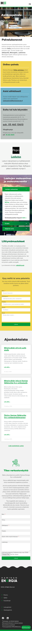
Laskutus (16, 156)
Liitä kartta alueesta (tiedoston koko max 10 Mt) (15, 552)
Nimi (3, 290)
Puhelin (4, 302)
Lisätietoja (5, 542)
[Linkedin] (8, 618)
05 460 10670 (10, 135)
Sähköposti (5, 296)
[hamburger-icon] (30, 4)
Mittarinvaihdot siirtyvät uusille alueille (15, 349)
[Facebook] (3, 618)
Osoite (3, 307)
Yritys (3, 520)
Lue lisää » (7, 367)
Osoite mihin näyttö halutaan (10, 536)
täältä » (24, 218)
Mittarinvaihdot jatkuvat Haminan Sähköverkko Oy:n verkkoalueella (16, 381)
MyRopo (7, 202)
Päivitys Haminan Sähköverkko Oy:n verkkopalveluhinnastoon (15, 416)
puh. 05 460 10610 (13, 124)
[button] (16, 189)
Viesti (3, 313)
